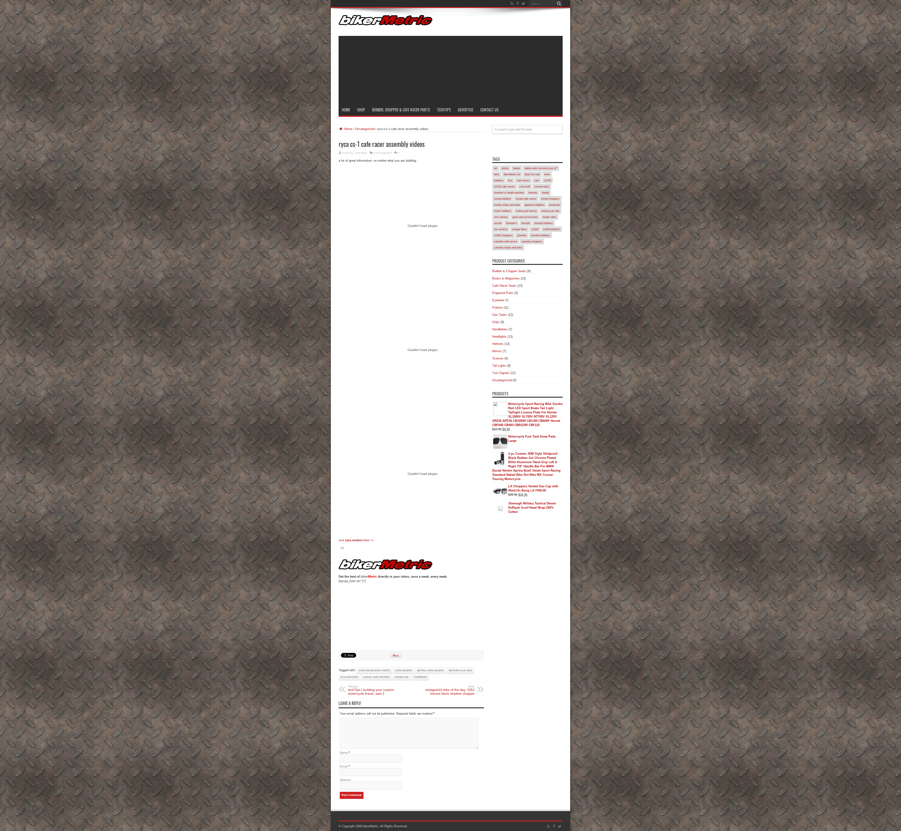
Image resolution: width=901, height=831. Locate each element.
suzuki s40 (402, 677)
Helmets (498, 344)
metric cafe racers (430, 670)
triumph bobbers (543, 223)
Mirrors (497, 351)
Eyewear (498, 300)
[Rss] (512, 3)
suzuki (498, 223)
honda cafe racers (526, 198)
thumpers (420, 677)
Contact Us (489, 110)
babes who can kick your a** (541, 168)
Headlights (499, 336)
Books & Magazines (506, 278)
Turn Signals (500, 373)
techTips (444, 110)
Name (344, 753)
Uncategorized (364, 129)
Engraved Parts (502, 293)
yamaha (521, 235)
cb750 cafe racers (504, 186)
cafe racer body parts (374, 670)
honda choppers (550, 198)
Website (345, 780)
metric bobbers (502, 211)
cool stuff (524, 186)
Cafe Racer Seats (504, 285)
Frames (497, 307)
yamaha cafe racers (505, 241)
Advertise (465, 110)
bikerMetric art (512, 174)
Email (343, 766)
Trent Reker (361, 153)
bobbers (499, 180)
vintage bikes (519, 229)
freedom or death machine (509, 192)
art (495, 168)
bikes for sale (532, 174)
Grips (496, 322)
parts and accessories (525, 217)
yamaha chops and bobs (508, 247)
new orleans (501, 217)
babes (516, 168)
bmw (547, 174)
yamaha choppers (532, 241)
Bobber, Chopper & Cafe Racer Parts (401, 110)
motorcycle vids (460, 670)
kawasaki (554, 204)
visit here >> (356, 540)
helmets (532, 192)
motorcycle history (526, 211)
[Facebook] (517, 3)
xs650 (534, 229)
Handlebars (500, 329)
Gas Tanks (499, 314)
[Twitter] (523, 3)
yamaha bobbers (540, 235)
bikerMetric (370, 826)
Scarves (498, 358)
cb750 (547, 180)
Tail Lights (499, 365)
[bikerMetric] (385, 21)
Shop (361, 110)
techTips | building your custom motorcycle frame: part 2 (371, 690)
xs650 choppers (503, 235)
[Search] (559, 3)
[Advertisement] (451, 69)
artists (505, 168)
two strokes (501, 229)
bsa (510, 180)
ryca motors (349, 677)
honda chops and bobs (507, 204)
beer (496, 174)
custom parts (541, 186)
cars (536, 180)
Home (346, 110)
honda (545, 192)
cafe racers (403, 670)
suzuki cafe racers (376, 677)
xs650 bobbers (551, 229)
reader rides (549, 217)
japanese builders (535, 204)
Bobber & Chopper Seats (509, 271)
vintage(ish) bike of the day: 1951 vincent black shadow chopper (450, 690)
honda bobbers (502, 198)
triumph (525, 223)
